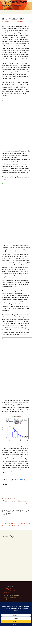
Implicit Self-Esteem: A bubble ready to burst (16, 502)
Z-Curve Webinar (8, 498)
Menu (3, 12)
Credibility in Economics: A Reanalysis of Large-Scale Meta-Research (12, 590)
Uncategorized (19, 21)
